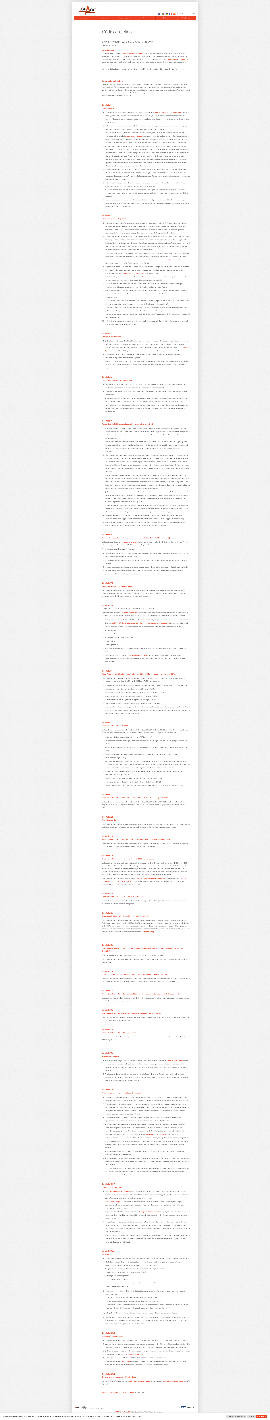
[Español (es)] (174, 14)
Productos (104, 18)
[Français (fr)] (170, 14)
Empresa (84, 18)
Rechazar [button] (251, 1416)
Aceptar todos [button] (261, 1416)
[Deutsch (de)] (167, 14)
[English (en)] (159, 14)
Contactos (186, 18)
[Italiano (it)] (163, 14)
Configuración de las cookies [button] (236, 1416)
